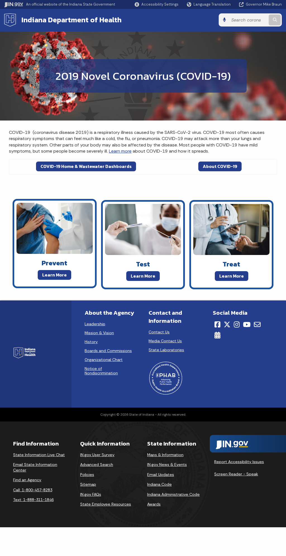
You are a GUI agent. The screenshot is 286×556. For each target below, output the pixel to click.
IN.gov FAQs (90, 494)
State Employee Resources (105, 504)
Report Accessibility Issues (239, 461)
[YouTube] (247, 324)
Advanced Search (96, 464)
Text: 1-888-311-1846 (33, 499)
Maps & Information (165, 454)
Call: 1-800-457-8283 (32, 489)
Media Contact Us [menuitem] (165, 340)
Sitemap (88, 484)
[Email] (257, 324)
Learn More (54, 274)
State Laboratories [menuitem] (166, 349)
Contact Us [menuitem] (159, 331)
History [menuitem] (91, 341)
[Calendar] (217, 335)
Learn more (120, 151)
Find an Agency (27, 479)
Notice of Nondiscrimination (101, 371)
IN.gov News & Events (167, 464)
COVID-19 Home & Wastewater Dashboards (86, 166)
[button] (156, 4)
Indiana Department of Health (71, 20)
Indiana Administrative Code (173, 494)
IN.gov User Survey (97, 454)
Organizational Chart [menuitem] (104, 359)
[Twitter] (227, 324)
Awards (154, 504)
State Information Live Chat (39, 454)
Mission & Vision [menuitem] (99, 332)
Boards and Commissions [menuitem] (108, 350)
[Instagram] (237, 324)
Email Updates (160, 474)
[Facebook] (217, 324)
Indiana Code (159, 484)
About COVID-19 (220, 166)
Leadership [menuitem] (95, 323)
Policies (87, 474)
